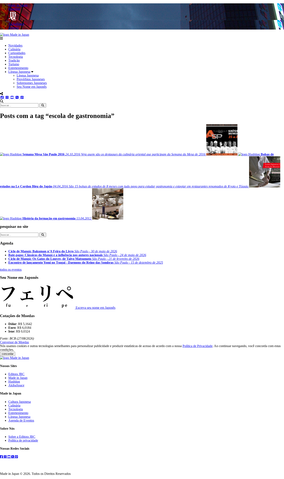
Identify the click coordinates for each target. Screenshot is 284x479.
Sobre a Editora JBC (21, 436)
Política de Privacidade (197, 346)
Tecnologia (15, 56)
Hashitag (14, 381)
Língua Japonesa (19, 71)
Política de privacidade (23, 440)
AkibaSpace (16, 385)
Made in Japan (17, 378)
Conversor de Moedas (14, 342)
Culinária (14, 49)
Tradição (14, 60)
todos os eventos (11, 269)
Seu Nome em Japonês (32, 86)
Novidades (15, 45)
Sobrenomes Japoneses (32, 83)
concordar (8, 353)
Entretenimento (18, 68)
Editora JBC (16, 374)
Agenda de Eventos (21, 420)
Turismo (13, 64)
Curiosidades (16, 53)
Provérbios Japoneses (31, 79)
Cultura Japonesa (19, 401)
